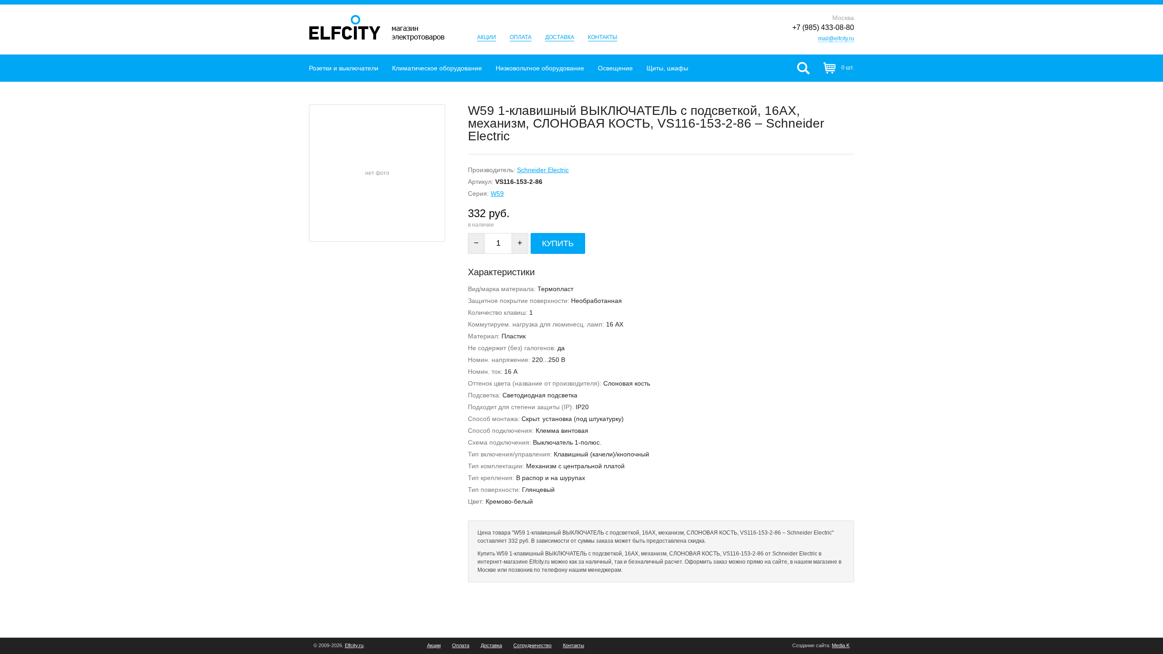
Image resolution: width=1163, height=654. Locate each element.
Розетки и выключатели (343, 68)
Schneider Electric (543, 169)
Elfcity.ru (354, 645)
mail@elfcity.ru (836, 38)
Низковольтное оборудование (540, 68)
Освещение (615, 68)
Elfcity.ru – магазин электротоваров (377, 28)
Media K (841, 645)
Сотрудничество (532, 645)
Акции (486, 37)
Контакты (602, 37)
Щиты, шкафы (667, 68)
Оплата (521, 37)
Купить (558, 243)
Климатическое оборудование (437, 68)
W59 (497, 193)
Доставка (559, 37)
